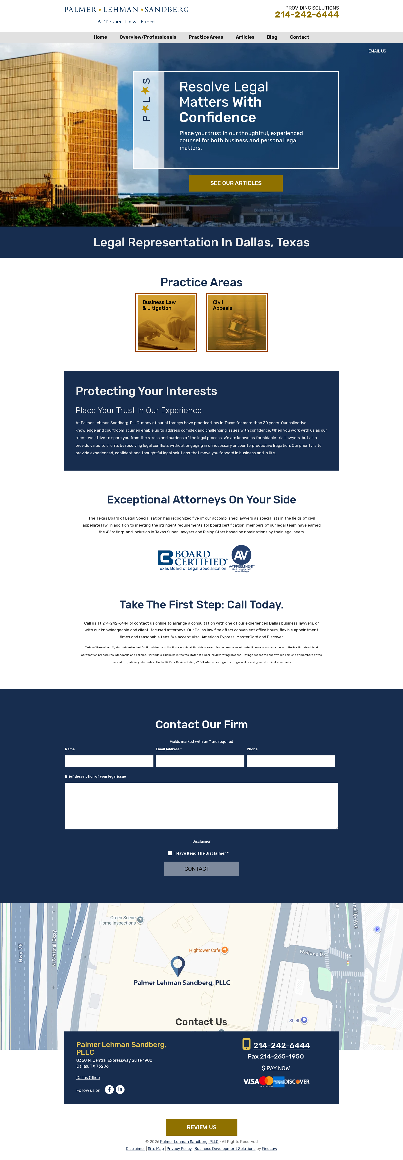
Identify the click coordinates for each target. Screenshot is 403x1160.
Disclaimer (201, 841)
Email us (377, 51)
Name (70, 749)
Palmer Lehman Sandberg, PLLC (189, 1141)
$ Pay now (276, 1068)
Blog (272, 37)
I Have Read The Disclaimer (201, 853)
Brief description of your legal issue (95, 777)
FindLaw (269, 1148)
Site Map (156, 1148)
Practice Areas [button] (206, 37)
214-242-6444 (307, 14)
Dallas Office (88, 1077)
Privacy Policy (179, 1148)
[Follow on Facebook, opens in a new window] (109, 1089)
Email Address (169, 749)
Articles (245, 37)
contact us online (150, 623)
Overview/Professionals (148, 37)
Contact (299, 37)
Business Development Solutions (225, 1148)
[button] (398, 1126)
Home (100, 37)
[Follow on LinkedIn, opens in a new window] (120, 1089)
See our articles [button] (236, 183)
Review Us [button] (201, 1127)
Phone (252, 749)
